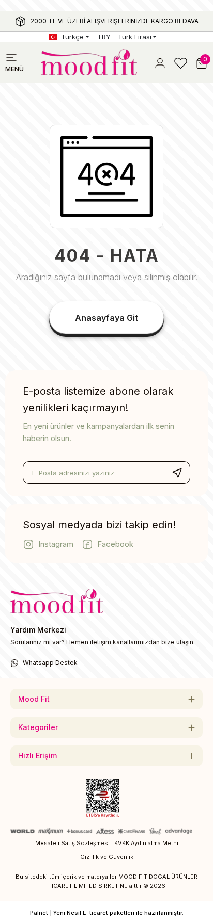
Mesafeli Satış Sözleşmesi (72, 843)
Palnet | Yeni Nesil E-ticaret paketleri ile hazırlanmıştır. (107, 912)
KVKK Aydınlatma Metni (146, 843)
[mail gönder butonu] (176, 472)
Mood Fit (34, 698)
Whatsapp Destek (50, 663)
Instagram (55, 544)
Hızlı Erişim (37, 755)
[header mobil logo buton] (89, 61)
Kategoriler (38, 727)
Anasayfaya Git (106, 318)
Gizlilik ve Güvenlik (106, 857)
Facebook (115, 544)
